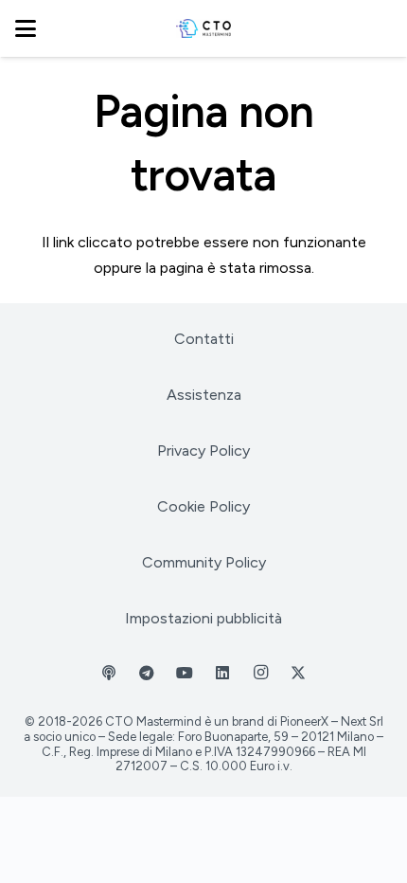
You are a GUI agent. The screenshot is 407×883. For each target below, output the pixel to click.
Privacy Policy (203, 451)
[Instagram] (260, 673)
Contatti (204, 339)
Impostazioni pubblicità (203, 618)
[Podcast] (109, 673)
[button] (25, 28)
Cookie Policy (203, 506)
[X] (298, 673)
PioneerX (304, 721)
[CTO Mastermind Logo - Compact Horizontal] (204, 28)
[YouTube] (185, 673)
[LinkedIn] (222, 673)
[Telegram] (147, 673)
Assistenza (204, 395)
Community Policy (204, 562)
